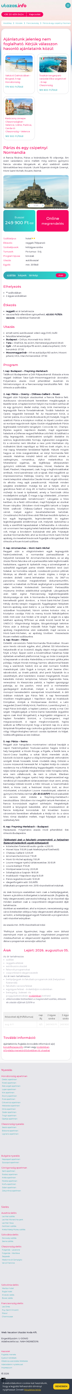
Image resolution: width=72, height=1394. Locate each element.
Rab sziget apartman (11, 1086)
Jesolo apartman (9, 1127)
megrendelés (53, 221)
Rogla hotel (7, 1291)
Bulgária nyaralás (10, 1155)
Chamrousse (7, 1316)
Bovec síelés (7, 1298)
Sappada (6, 1256)
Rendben (61, 1386)
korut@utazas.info (13, 1047)
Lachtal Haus (8, 1223)
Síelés (5, 1206)
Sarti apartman (8, 1171)
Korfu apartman (9, 1184)
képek (22, 275)
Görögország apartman (14, 1167)
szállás (11, 275)
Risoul (4, 1313)
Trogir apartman (9, 1115)
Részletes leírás (32, 1389)
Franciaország (32, 23)
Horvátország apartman (14, 1076)
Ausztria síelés (8, 1213)
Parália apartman (9, 1181)
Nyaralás (6, 1070)
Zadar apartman (9, 1112)
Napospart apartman (11, 1159)
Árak (60, 275)
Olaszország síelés (11, 1246)
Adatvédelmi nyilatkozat (12, 1364)
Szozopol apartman (10, 1162)
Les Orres (6, 1306)
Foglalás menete (8, 1354)
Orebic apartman (9, 1079)
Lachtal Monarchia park (12, 1219)
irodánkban (35, 995)
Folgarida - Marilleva (11, 1253)
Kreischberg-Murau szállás (13, 1229)
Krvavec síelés (8, 1295)
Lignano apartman (10, 1134)
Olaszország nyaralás (12, 1124)
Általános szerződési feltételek (14, 1361)
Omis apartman (9, 1109)
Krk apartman (8, 1092)
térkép (33, 275)
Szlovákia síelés (9, 1234)
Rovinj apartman (9, 1096)
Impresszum (6, 1367)
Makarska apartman (11, 1105)
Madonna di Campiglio (12, 1260)
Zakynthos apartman (11, 1191)
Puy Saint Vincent (10, 1310)
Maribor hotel (8, 1288)
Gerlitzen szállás (9, 1226)
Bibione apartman (10, 1131)
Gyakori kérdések (9, 1358)
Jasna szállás (7, 1241)
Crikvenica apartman (11, 1102)
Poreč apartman (9, 1083)
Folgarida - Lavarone (11, 1250)
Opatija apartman (9, 1119)
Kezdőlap (7, 23)
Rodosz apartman (10, 1174)
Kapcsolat (5, 1351)
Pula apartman (8, 1099)
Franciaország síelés (12, 1303)
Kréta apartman (9, 1177)
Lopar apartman (9, 1089)
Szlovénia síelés (9, 1284)
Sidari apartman (9, 1187)
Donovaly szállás (9, 1238)
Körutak (19, 23)
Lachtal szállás (8, 1216)
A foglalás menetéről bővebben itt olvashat (26, 1050)
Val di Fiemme (8, 1263)
